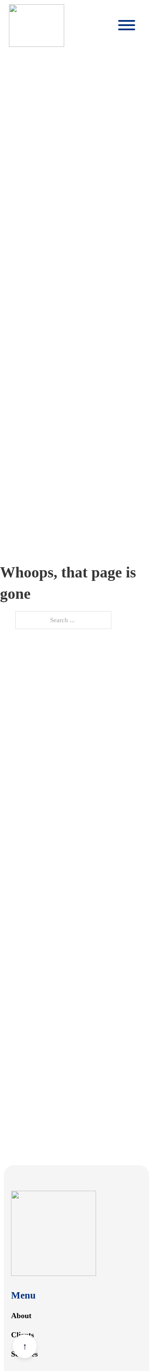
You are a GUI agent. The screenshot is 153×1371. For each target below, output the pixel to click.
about (21, 1315)
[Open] (126, 26)
